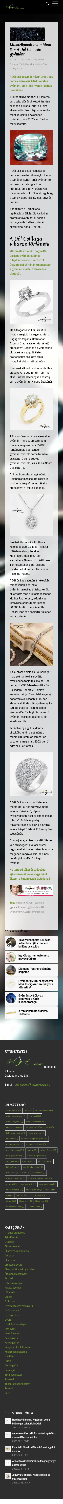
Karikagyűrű (28, 1161)
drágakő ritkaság (35, 1122)
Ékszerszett (11, 1260)
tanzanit (50, 1190)
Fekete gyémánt (13, 1288)
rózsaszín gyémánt (15, 1178)
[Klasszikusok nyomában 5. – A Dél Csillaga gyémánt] (27, 34)
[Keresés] (46, 3)
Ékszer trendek (13, 1246)
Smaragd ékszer (13, 1375)
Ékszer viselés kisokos (17, 1251)
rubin (25, 1172)
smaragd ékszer (47, 1184)
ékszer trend (42, 1201)
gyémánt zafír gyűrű (36, 1144)
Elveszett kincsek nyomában (20, 1269)
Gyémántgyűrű (17, 912)
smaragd (11, 1184)
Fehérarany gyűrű (15, 1133)
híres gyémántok (15, 1155)
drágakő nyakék (14, 1122)
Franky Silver (16, 68)
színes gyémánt (34, 1190)
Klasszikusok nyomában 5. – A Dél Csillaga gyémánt (30, 49)
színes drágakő (14, 1190)
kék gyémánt (13, 1167)
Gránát (8, 1297)
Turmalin (9, 1388)
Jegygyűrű (12, 1161)
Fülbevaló (10, 1292)
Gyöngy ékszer (13, 1315)
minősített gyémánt (33, 1167)
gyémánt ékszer (18, 907)
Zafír (7, 1393)
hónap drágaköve (36, 1155)
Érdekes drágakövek (34, 59)
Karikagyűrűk (12, 1343)
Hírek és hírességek (15, 1324)
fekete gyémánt (36, 1133)
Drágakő (9, 1242)
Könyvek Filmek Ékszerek (18, 1347)
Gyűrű (8, 1320)
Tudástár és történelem (30, 64)
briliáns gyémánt (24, 903)
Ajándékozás (11, 1237)
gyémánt (12, 1139)
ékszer (11, 1201)
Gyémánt (14, 64)
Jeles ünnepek (12, 1333)
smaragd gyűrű (28, 1184)
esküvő (50, 1127)
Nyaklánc (10, 1356)
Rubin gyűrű (11, 1365)
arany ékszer (13, 1110)
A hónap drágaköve (15, 1233)
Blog (28, 1110)
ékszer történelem (15, 1207)
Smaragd (10, 1370)
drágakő (35, 1116)
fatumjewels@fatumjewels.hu (32, 1085)
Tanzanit (9, 1379)
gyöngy (32, 1150)
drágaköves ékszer (16, 1116)
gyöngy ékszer (48, 1150)
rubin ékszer (38, 1172)
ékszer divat (25, 1201)
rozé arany (12, 1172)
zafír (9, 1195)
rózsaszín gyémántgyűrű (40, 1178)
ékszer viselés (34, 1207)
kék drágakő (45, 1161)
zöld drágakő (38, 1195)
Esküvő (9, 1278)
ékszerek (9, 1255)
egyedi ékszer (14, 1127)
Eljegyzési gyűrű (34, 1127)
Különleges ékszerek (16, 1352)
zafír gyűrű (21, 1195)
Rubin (8, 1361)
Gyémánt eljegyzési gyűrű (34, 1139)
